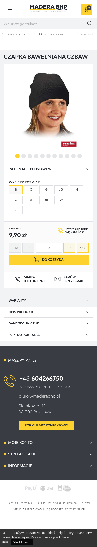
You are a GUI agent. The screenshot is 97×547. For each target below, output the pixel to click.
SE (46, 199)
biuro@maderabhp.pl (39, 396)
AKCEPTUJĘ (22, 542)
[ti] (48, 509)
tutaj (5, 542)
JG (61, 189)
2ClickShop (76, 509)
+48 (41, 378)
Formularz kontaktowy (46, 425)
